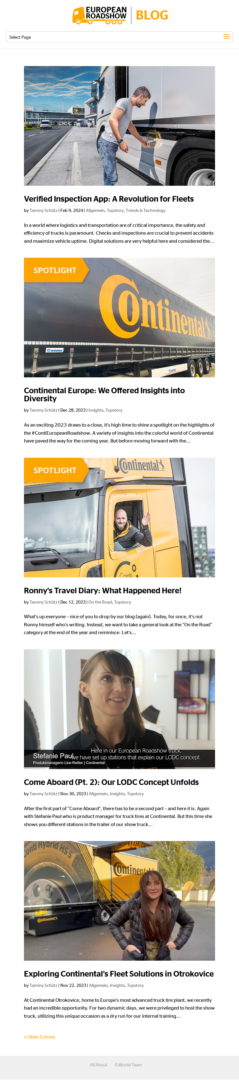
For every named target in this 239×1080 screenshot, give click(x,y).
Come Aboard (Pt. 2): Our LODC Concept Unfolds (111, 782)
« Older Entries (39, 1036)
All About (98, 1064)
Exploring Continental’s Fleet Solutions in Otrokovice (119, 974)
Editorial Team (128, 1064)
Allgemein (95, 210)
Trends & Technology (146, 210)
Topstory (115, 210)
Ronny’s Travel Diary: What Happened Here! (102, 591)
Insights (95, 410)
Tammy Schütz (44, 210)
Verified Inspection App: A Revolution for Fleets (109, 199)
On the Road (100, 602)
